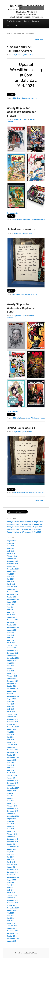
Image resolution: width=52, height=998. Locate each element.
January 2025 (11, 589)
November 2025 (12, 563)
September (26, 98)
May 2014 (10, 887)
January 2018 (11, 778)
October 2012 (11, 936)
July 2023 (10, 632)
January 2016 (11, 836)
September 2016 (13, 816)
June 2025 (10, 576)
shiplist (19, 219)
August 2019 (11, 729)
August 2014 (11, 880)
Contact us (35, 21)
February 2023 (12, 645)
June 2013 (10, 915)
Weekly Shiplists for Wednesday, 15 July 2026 (24, 532)
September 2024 (13, 599)
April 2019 (10, 739)
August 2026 (11, 541)
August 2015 (11, 849)
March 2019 (11, 742)
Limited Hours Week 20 (21, 428)
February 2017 (12, 806)
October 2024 (11, 597)
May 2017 (10, 798)
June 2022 (10, 665)
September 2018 (13, 757)
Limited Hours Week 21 (21, 229)
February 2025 (12, 586)
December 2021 (12, 681)
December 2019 (12, 719)
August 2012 (11, 941)
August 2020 (11, 699)
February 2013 (12, 926)
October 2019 (11, 724)
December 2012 (12, 931)
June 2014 (10, 885)
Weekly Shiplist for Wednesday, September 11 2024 (21, 111)
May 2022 (10, 668)
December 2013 (12, 900)
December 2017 (12, 780)
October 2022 (11, 655)
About (9, 26)
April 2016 (10, 829)
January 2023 (11, 648)
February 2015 (12, 864)
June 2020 (10, 704)
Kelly (31, 55)
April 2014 (10, 890)
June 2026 (10, 546)
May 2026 (10, 548)
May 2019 (10, 737)
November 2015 (12, 841)
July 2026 (10, 543)
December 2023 (12, 620)
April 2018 (10, 770)
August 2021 (11, 691)
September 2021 (13, 688)
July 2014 (10, 882)
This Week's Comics (38, 219)
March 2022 (11, 673)
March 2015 (11, 862)
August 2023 (11, 630)
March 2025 (11, 584)
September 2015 (13, 846)
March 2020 (11, 711)
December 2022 (12, 650)
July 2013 (10, 913)
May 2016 (10, 826)
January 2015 (11, 867)
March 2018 (11, 773)
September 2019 (13, 727)
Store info (34, 98)
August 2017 (11, 790)
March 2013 (11, 923)
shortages (26, 219)
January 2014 (11, 898)
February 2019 (12, 744)
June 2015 (10, 854)
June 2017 (10, 796)
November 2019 (12, 722)
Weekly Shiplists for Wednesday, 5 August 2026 (24, 527)
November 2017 (12, 783)
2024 (15, 98)
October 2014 (11, 875)
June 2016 (10, 824)
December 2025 (12, 561)
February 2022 (12, 676)
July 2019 (10, 732)
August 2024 (11, 602)
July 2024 (10, 604)
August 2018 (11, 760)
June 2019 (10, 734)
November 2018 (12, 752)
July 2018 (10, 762)
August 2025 (11, 571)
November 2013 (12, 903)
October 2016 (11, 813)
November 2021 (12, 683)
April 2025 (10, 581)
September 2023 (13, 627)
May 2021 (10, 694)
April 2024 (10, 612)
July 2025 (10, 574)
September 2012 (13, 938)
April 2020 (10, 709)
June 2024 (10, 607)
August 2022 (11, 660)
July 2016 (10, 821)
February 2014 (12, 895)
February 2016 (12, 834)
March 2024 (11, 615)
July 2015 (10, 852)
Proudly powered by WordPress (26, 953)
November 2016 (12, 811)
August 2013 (11, 910)
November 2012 (12, 933)
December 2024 (12, 592)
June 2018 (10, 765)
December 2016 (12, 808)
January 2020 (11, 716)
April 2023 (10, 640)
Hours (19, 98)
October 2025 (11, 566)
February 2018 (12, 775)
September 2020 (13, 696)
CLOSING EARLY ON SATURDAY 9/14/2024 (19, 49)
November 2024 (12, 594)
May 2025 (10, 579)
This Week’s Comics (14, 21)
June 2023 (10, 635)
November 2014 (12, 872)
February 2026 (12, 556)
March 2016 (11, 831)
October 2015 (11, 844)
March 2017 (11, 803)
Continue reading (13, 213)
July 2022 (10, 663)
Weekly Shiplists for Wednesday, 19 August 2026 (25, 521)
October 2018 (11, 755)
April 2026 (10, 551)
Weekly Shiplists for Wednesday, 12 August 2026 (25, 524)
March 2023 (11, 643)
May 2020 (10, 706)
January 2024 (11, 617)
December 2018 (12, 750)
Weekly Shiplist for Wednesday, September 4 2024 (21, 308)
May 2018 (10, 767)
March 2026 (11, 553)
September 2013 (13, 908)
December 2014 (12, 869)
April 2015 (10, 859)
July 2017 (10, 793)
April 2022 (10, 671)
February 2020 (12, 714)
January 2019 (11, 747)
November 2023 (12, 622)
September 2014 (13, 877)
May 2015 (10, 857)
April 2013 (10, 920)
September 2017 (13, 788)
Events (26, 21)
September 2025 (13, 569)
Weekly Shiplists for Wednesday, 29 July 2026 (24, 529)
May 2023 (10, 637)
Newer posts (40, 39)
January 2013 (11, 928)
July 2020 (10, 701)
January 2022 (11, 678)
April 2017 (10, 801)
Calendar (20, 493)
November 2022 (12, 653)
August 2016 (11, 818)
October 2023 (11, 625)
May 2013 (10, 918)
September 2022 (13, 658)
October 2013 (11, 905)
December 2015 (12, 839)
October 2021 (11, 686)
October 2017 (11, 785)
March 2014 (11, 892)
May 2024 (10, 609)
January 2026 (11, 558)
